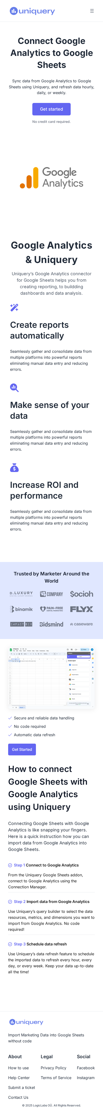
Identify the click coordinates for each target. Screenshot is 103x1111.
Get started (51, 109)
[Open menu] (92, 11)
